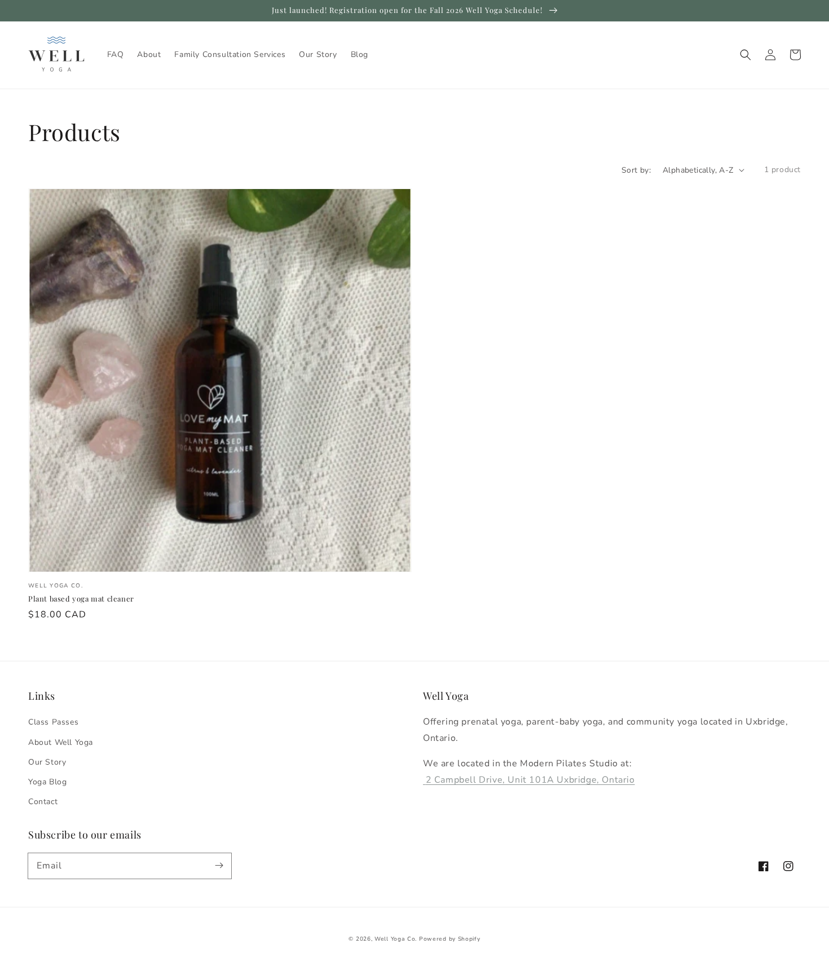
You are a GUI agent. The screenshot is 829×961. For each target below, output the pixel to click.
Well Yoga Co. (395, 939)
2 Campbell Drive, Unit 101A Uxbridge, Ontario (530, 780)
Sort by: (636, 170)
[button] (745, 54)
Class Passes (53, 722)
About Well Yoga (60, 742)
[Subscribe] (218, 865)
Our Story (47, 762)
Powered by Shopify (449, 939)
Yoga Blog (47, 781)
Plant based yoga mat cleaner (81, 598)
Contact (43, 801)
